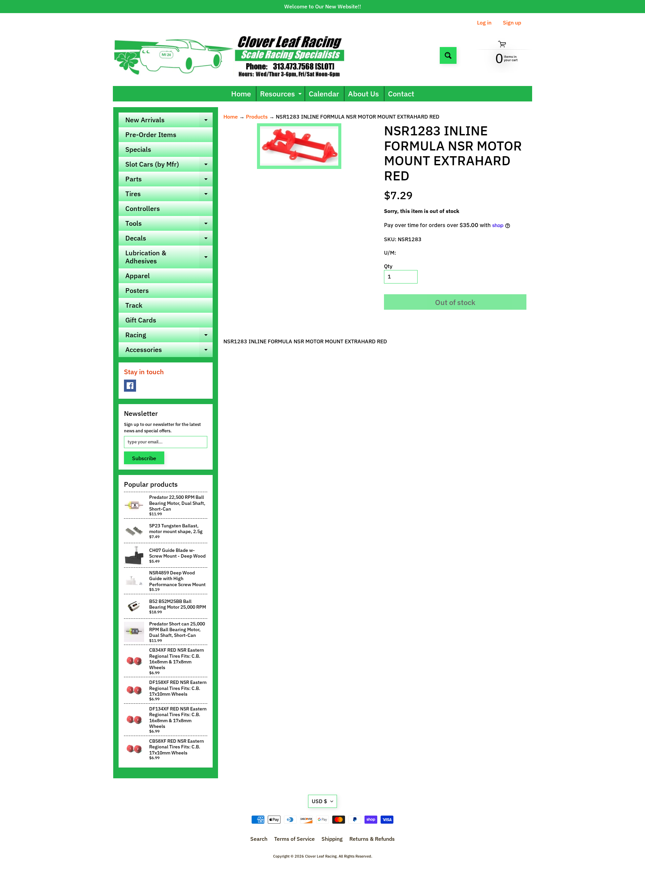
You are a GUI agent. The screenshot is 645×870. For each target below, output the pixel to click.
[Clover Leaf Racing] (236, 55)
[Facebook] (130, 386)
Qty (388, 266)
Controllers (142, 208)
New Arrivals (169, 121)
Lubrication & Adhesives (169, 257)
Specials (138, 149)
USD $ (319, 801)
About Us (363, 93)
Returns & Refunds (372, 838)
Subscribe (144, 458)
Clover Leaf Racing (321, 856)
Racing (169, 336)
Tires (169, 195)
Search (258, 838)
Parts (169, 180)
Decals (169, 239)
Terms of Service (294, 838)
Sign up (512, 22)
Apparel (137, 275)
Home (241, 93)
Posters (137, 290)
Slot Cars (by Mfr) (169, 166)
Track (133, 305)
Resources (281, 95)
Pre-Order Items (150, 134)
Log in (484, 22)
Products (257, 116)
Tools (169, 225)
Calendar (324, 93)
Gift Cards (140, 319)
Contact (401, 93)
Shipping (332, 838)
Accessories (169, 351)
